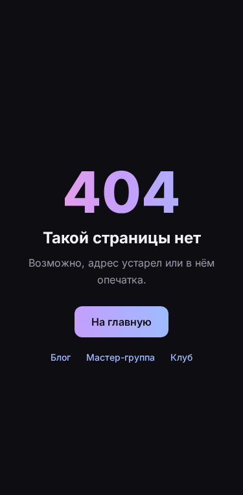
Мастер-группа (120, 357)
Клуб (181, 357)
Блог (61, 357)
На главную (121, 321)
